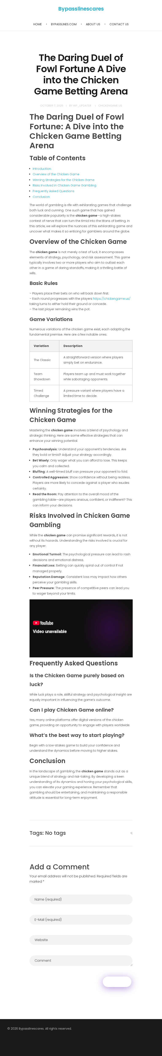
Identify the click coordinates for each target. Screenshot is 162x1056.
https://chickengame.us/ (111, 299)
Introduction (42, 169)
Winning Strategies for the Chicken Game (63, 180)
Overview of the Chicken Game (56, 174)
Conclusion (41, 197)
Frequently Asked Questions (53, 191)
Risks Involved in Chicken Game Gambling (64, 185)
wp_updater (82, 106)
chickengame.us (110, 106)
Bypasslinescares (81, 8)
